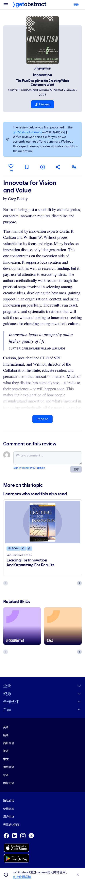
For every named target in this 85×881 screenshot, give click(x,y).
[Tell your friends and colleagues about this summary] (58, 167)
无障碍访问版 (11, 824)
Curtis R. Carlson (20, 90)
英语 (6, 727)
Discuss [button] (44, 104)
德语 (6, 735)
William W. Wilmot (51, 90)
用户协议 (8, 816)
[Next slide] (79, 583)
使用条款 (8, 808)
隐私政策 (8, 800)
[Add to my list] (42, 167)
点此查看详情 (22, 877)
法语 (6, 775)
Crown (70, 90)
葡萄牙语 (8, 767)
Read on (42, 419)
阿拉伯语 (8, 782)
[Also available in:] (74, 167)
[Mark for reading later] (27, 167)
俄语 (6, 751)
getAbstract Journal (27, 132)
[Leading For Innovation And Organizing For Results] (42, 522)
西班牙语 (8, 743)
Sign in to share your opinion (29, 467)
